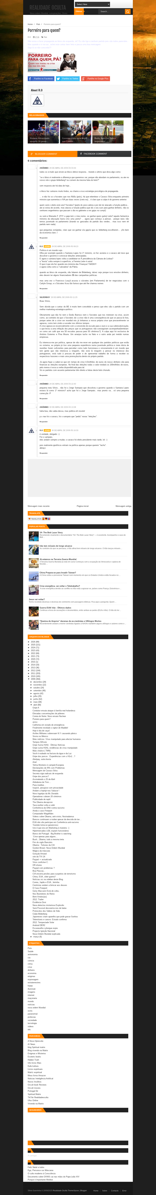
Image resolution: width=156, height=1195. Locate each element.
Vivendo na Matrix (36, 1103)
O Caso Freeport (40, 888)
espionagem (33, 979)
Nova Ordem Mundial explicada (46, 934)
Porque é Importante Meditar (40, 1180)
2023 (33, 650)
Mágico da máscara (41, 851)
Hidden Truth (33, 1060)
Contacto (115, 1191)
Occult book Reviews (37, 1085)
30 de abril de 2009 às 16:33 (65, 430)
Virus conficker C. (40, 862)
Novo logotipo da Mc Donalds (45, 793)
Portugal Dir (33, 1091)
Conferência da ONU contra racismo (48, 808)
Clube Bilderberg (40, 914)
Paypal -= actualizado (42, 859)
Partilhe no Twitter (70, 78)
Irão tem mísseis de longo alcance (56, 546)
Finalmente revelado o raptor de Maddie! (50, 728)
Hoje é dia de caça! (41, 731)
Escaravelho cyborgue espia (45, 928)
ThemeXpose (73, 1191)
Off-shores (37, 865)
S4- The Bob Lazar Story (51, 532)
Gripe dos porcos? (41, 776)
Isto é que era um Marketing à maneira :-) (51, 828)
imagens (31, 992)
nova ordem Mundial (37, 1007)
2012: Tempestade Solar (43, 922)
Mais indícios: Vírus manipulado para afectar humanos (57, 739)
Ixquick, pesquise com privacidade (48, 788)
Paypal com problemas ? (44, 868)
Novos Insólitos (34, 1082)
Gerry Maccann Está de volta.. (46, 891)
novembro (38, 685)
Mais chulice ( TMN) (41, 751)
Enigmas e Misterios (37, 1053)
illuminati (31, 989)
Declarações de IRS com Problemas (49, 768)
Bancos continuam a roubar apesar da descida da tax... (57, 819)
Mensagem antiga (123, 506)
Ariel (35, 762)
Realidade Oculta (48, 7)
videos (31, 1026)
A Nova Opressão (35, 1041)
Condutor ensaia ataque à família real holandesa (54, 710)
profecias (32, 1017)
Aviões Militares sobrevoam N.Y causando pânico (55, 733)
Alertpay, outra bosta (42, 759)
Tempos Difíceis (40, 742)
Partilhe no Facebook (43, 78)
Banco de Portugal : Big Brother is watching (52, 834)
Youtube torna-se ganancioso (45, 825)
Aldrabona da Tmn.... (42, 782)
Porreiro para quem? (41, 719)
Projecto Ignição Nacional (44, 931)
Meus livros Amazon (37, 1075)
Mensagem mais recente (39, 506)
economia (32, 973)
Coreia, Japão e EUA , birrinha (46, 882)
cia (29, 957)
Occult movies (34, 1088)
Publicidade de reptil (41, 799)
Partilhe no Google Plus (98, 78)
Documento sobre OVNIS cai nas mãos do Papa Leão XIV (53, 1177)
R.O (41, 246)
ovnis (30, 1011)
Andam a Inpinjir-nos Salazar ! (46, 791)
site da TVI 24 (39, 856)
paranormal (32, 1014)
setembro (37, 690)
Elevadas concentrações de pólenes (49, 713)
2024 (33, 647)
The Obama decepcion (43, 802)
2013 (33, 667)
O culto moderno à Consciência (41, 1173)
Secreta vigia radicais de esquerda (48, 773)
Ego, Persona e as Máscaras (40, 1170)
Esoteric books (34, 1057)
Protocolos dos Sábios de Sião (46, 911)
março (36, 937)
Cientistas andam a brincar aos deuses (50, 885)
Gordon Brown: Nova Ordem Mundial (49, 848)
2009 (33, 679)
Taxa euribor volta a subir (44, 805)
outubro (37, 688)
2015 (33, 662)
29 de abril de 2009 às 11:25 (64, 297)
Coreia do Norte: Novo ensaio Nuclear (49, 716)
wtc (29, 1029)
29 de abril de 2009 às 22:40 (62, 384)
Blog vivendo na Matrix (38, 1050)
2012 (33, 670)
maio (35, 702)
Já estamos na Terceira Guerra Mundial (58, 559)
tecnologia (32, 1023)
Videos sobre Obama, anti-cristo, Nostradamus (53, 816)
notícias (31, 1004)
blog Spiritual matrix (36, 1047)
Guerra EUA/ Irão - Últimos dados (55, 608)
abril (35, 705)
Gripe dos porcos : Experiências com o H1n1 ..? (54, 756)
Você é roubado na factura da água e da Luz (52, 753)
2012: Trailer (38, 899)
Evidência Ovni (39, 902)
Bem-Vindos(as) (40, 897)
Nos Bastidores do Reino (44, 894)
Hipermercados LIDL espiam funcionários (51, 831)
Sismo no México (40, 736)
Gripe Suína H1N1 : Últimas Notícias (49, 745)
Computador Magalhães (43, 813)
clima (30, 964)
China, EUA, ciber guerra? (44, 877)
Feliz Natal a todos (36, 1167)
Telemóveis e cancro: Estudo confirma (50, 919)
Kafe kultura (33, 1066)
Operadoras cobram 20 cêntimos (47, 796)
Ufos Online (33, 1100)
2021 (33, 656)
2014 (33, 665)
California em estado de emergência (48, 725)
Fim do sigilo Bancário (42, 842)
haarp (30, 986)
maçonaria (32, 998)
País (45, 37)
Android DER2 (39, 925)
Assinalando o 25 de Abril (44, 779)
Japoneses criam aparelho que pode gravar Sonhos (55, 916)
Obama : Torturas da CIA (44, 845)
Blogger (83, 1191)
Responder (44, 238)
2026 (33, 642)
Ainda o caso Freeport (42, 811)
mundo (31, 1001)
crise (30, 967)
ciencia (31, 961)
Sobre (104, 1191)
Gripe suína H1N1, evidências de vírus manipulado (55, 748)
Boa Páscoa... (39, 871)
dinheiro (31, 970)
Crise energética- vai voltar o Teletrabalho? (60, 586)
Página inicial (83, 506)
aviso (35, 722)
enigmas (31, 976)
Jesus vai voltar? (37, 599)
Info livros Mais (34, 1063)
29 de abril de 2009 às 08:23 (65, 246)
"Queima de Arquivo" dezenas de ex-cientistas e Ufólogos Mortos (70, 621)
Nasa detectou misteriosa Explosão (48, 905)
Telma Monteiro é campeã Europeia (48, 765)
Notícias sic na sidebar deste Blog (48, 879)
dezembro (38, 682)
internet (31, 995)
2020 (33, 659)
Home (95, 1191)
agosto (36, 693)
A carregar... (33, 1155)
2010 (33, 676)
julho (35, 696)
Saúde (30, 951)
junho (36, 699)
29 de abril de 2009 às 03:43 (62, 168)
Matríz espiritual (35, 1072)
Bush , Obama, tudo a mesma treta (48, 839)
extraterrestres (34, 982)
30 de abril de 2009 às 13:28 (62, 407)
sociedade (32, 1020)
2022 (33, 653)
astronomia (32, 954)
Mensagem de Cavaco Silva (45, 770)
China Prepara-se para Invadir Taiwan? (58, 573)
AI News (31, 1044)
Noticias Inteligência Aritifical (40, 1078)
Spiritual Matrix (34, 1094)
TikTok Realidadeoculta (38, 1097)
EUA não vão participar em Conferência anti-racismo (56, 822)
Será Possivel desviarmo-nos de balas (50, 908)
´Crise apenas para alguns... (45, 836)
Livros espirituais (35, 1069)
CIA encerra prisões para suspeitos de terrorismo (54, 874)
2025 (33, 645)
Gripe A (36, 708)
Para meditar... (39, 785)
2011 (33, 673)
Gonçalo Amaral (40, 854)
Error (124, 1191)
